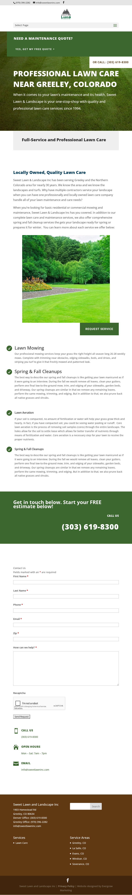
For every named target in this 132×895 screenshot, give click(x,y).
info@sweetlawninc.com (27, 826)
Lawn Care (22, 842)
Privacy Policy (66, 886)
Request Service (99, 329)
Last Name (20, 590)
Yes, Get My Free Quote (33, 49)
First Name (20, 576)
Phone (18, 604)
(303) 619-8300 (90, 526)
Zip (16, 633)
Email (17, 619)
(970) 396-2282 (23, 2)
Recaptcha (19, 693)
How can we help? (25, 647)
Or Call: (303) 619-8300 (111, 62)
